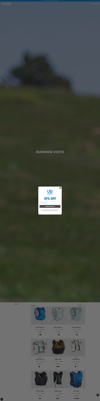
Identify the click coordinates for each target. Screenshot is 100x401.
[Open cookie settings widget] (2, 399)
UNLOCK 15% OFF (50, 206)
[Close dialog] (60, 188)
